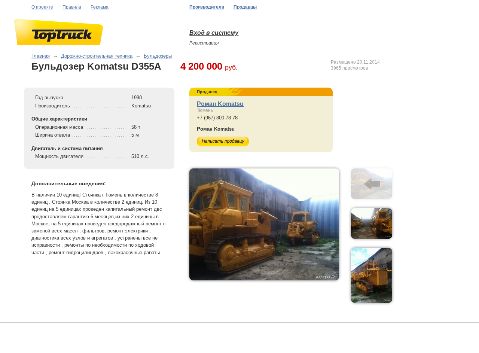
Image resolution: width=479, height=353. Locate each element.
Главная (40, 56)
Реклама (100, 7)
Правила (71, 7)
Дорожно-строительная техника (96, 56)
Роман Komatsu (220, 104)
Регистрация (204, 43)
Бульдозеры (158, 56)
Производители (206, 7)
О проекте (42, 7)
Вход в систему (213, 33)
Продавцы (245, 7)
